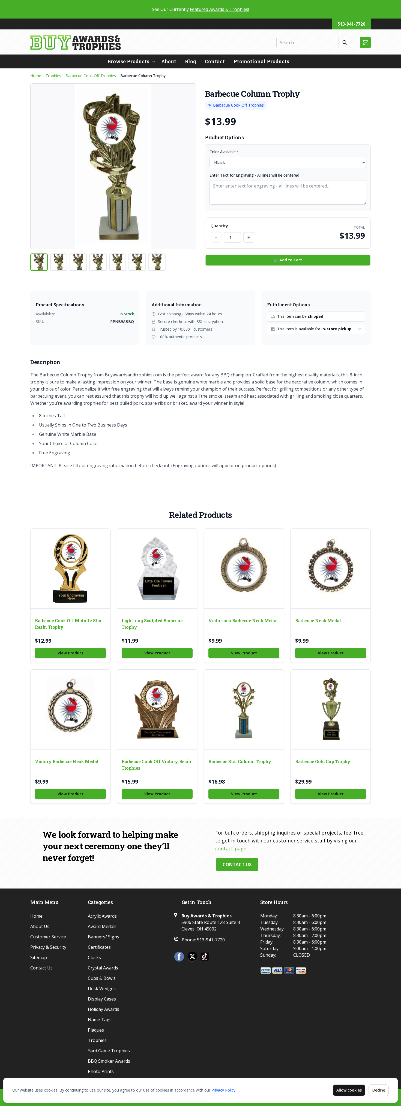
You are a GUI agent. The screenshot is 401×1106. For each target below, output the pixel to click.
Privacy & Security (48, 947)
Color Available (224, 151)
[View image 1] (39, 262)
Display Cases (102, 999)
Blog (190, 61)
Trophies (53, 75)
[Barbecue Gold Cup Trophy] (330, 709)
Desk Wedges (102, 989)
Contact (215, 61)
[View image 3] (78, 262)
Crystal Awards (103, 968)
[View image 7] (157, 262)
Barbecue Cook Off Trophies (90, 75)
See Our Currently (200, 9)
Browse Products (128, 61)
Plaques (96, 1030)
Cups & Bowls (102, 978)
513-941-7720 (351, 24)
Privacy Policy (223, 1090)
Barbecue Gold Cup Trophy (322, 761)
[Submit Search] (345, 42)
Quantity (219, 225)
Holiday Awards (103, 1009)
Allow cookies (349, 1090)
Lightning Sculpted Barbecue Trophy (152, 624)
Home (35, 75)
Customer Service (48, 937)
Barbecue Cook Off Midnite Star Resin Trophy (68, 624)
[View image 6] (137, 262)
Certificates (99, 947)
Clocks (94, 957)
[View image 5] (117, 262)
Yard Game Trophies (109, 1051)
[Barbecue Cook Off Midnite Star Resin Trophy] (70, 568)
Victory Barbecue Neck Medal (66, 761)
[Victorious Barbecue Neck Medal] (244, 568)
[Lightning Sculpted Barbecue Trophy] (157, 568)
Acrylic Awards (102, 916)
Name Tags (100, 1020)
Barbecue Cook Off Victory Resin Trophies (156, 765)
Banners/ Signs (103, 937)
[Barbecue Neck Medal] (330, 568)
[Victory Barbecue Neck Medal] (70, 709)
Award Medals (102, 926)
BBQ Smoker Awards (109, 1061)
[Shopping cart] (365, 42)
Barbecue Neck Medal (318, 620)
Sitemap (38, 957)
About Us (39, 926)
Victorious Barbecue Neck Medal (243, 620)
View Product (70, 652)
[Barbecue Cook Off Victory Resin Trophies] (157, 709)
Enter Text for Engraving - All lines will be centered (254, 175)
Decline (378, 1090)
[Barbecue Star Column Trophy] (244, 709)
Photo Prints (101, 1071)
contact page (230, 848)
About (168, 61)
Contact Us (237, 865)
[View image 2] (58, 262)
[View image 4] (98, 262)
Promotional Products (261, 61)
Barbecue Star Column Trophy (239, 761)
